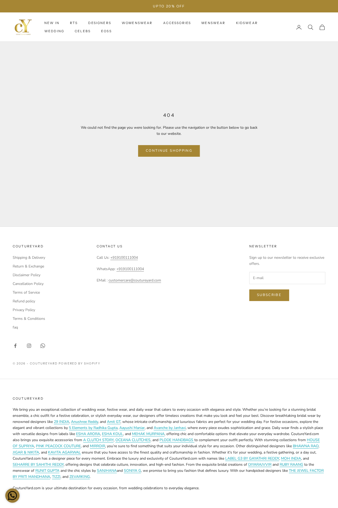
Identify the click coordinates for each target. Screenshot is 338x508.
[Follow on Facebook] (15, 345)
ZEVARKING (79, 476)
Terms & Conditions (29, 318)
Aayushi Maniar (132, 427)
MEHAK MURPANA (148, 433)
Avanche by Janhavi (170, 427)
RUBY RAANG (291, 464)
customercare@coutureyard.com (135, 280)
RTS (74, 23)
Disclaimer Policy (26, 275)
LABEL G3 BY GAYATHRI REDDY (252, 458)
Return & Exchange (28, 266)
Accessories (177, 23)
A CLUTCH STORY (98, 439)
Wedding (54, 31)
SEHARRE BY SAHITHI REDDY (38, 464)
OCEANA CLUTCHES (133, 439)
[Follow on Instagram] (29, 345)
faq (15, 327)
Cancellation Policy (28, 283)
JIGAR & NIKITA (26, 452)
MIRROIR (97, 446)
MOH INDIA (291, 458)
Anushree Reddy (84, 421)
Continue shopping (169, 150)
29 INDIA (61, 421)
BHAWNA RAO (305, 446)
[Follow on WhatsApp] (42, 345)
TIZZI (56, 476)
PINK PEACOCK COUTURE (58, 446)
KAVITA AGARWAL (64, 452)
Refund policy (24, 301)
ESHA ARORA (88, 433)
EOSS (106, 31)
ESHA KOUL (112, 433)
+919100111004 (124, 257)
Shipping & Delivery (29, 257)
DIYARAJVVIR (259, 464)
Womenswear (137, 23)
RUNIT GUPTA (47, 470)
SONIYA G (132, 470)
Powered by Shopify (80, 363)
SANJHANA (107, 470)
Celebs (83, 31)
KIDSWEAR (247, 23)
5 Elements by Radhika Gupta (93, 427)
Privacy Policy (24, 309)
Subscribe (269, 295)
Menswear (213, 23)
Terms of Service (26, 292)
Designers (99, 23)
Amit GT (113, 421)
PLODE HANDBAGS (176, 439)
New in (51, 23)
